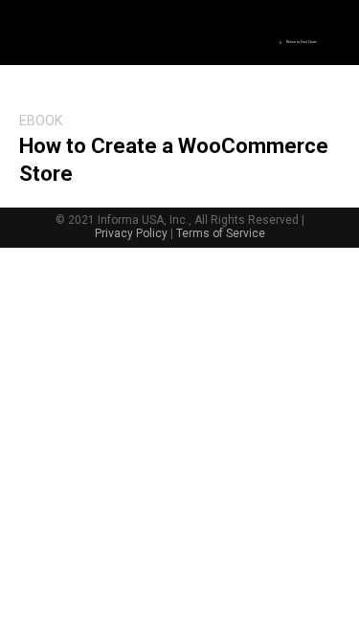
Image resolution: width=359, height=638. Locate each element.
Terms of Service (220, 233)
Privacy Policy (131, 233)
